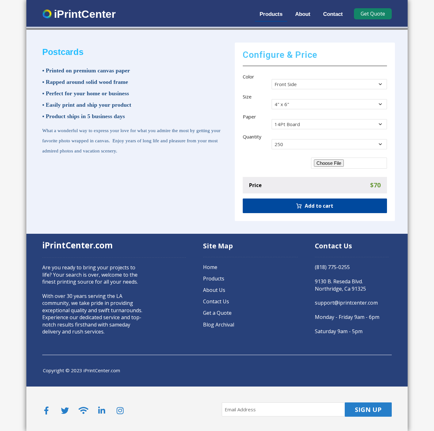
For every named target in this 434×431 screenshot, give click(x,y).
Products (213, 278)
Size (247, 96)
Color (248, 76)
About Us (214, 289)
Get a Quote (217, 312)
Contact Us (216, 301)
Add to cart (319, 205)
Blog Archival (218, 324)
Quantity (252, 136)
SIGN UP (368, 409)
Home (210, 267)
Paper (249, 116)
